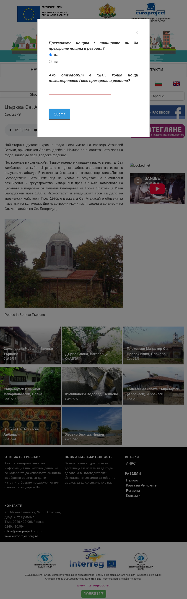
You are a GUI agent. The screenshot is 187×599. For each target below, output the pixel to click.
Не (56, 62)
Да (56, 55)
